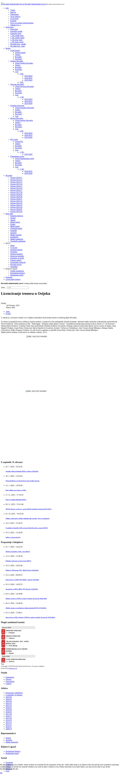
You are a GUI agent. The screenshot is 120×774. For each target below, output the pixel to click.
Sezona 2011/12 (16, 180)
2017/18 (9, 714)
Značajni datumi (16, 250)
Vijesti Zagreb (20, 53)
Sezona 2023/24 (16, 207)
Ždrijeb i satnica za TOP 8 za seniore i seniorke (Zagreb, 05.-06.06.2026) (26, 598)
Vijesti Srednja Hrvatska (24, 63)
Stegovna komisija (17, 256)
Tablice (17, 55)
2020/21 (9, 708)
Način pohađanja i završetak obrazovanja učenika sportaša (22, 480)
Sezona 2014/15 (16, 186)
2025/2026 (28, 80)
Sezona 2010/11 (16, 178)
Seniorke (13, 231)
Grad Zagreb (15, 50)
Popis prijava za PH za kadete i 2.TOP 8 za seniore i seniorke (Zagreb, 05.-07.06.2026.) (30, 617)
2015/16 (9, 718)
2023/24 (9, 701)
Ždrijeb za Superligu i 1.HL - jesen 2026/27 (18, 551)
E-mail (8, 314)
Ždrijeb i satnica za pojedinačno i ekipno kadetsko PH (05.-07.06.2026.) (26, 608)
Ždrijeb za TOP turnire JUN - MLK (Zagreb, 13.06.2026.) (22, 570)
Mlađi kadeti (15, 226)
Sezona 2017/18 (16, 192)
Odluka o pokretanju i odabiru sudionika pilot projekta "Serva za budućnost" (28, 518)
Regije (8, 48)
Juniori (12, 220)
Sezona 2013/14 (16, 184)
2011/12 (9, 725)
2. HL (22, 97)
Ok (1, 773)
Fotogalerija (10, 682)
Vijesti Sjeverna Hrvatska (24, 86)
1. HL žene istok (16, 40)
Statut (12, 245)
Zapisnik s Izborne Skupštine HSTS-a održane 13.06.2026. (22, 471)
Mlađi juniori (15, 222)
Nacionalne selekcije (18, 262)
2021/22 (9, 706)
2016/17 (9, 716)
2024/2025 (28, 78)
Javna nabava (15, 17)
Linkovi (8, 684)
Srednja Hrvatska (16, 61)
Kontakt (13, 21)
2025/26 (9, 697)
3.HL (22, 82)
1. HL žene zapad (16, 42)
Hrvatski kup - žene (17, 46)
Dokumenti (14, 14)
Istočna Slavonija (16, 118)
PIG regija (14, 139)
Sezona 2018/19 (16, 195)
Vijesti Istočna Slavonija (24, 120)
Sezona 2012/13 (16, 182)
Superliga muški (16, 31)
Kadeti (12, 224)
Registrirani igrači (16, 275)
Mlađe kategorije (12, 742)
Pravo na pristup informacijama (21, 23)
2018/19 (9, 712)
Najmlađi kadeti (16, 229)
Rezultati (18, 57)
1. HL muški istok (17, 36)
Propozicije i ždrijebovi (14, 693)
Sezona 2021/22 (16, 201)
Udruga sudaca (15, 260)
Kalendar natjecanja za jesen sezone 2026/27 (18, 561)
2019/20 (9, 710)
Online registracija (17, 271)
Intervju (13, 12)
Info (7, 8)
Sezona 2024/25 (16, 209)
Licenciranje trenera (13, 279)
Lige (16, 72)
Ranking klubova (16, 216)
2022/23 (9, 703)
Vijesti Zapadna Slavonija (24, 108)
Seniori (13, 218)
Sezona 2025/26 (16, 212)
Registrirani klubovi (17, 273)
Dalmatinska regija (17, 156)
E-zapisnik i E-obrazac (14, 695)
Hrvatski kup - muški (18, 44)
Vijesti (12, 10)
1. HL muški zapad (17, 38)
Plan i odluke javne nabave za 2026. (16, 490)
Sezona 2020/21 (16, 199)
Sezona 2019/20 (16, 197)
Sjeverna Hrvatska (17, 84)
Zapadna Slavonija (17, 106)
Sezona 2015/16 (16, 188)
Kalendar (9, 277)
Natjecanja (9, 27)
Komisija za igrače (17, 258)
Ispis (8, 312)
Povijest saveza (16, 265)
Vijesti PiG (19, 142)
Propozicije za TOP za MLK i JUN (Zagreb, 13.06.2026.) (22, 589)
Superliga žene (15, 34)
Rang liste (9, 214)
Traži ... (4, 287)
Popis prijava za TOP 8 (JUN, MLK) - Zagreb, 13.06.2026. (22, 579)
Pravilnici (18, 59)
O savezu (13, 248)
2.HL (22, 74)
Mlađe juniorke (16, 235)
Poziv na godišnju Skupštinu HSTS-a (16, 499)
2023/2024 (28, 76)
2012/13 (9, 722)
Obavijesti (14, 29)
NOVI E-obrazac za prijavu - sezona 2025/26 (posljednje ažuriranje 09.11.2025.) (29, 509)
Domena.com (13, 668)
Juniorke (13, 233)
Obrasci (8, 679)
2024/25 (9, 699)
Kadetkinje (14, 237)
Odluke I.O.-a (15, 25)
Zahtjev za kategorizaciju (13, 537)
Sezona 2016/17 (16, 190)
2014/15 (9, 720)
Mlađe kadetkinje (16, 239)
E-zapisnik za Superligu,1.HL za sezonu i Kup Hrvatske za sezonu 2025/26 (27, 528)
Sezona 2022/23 (16, 205)
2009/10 (9, 729)
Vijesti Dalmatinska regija (24, 159)
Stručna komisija (16, 254)
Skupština (14, 267)
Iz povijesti (14, 19)
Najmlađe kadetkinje (18, 241)
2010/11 (9, 727)
